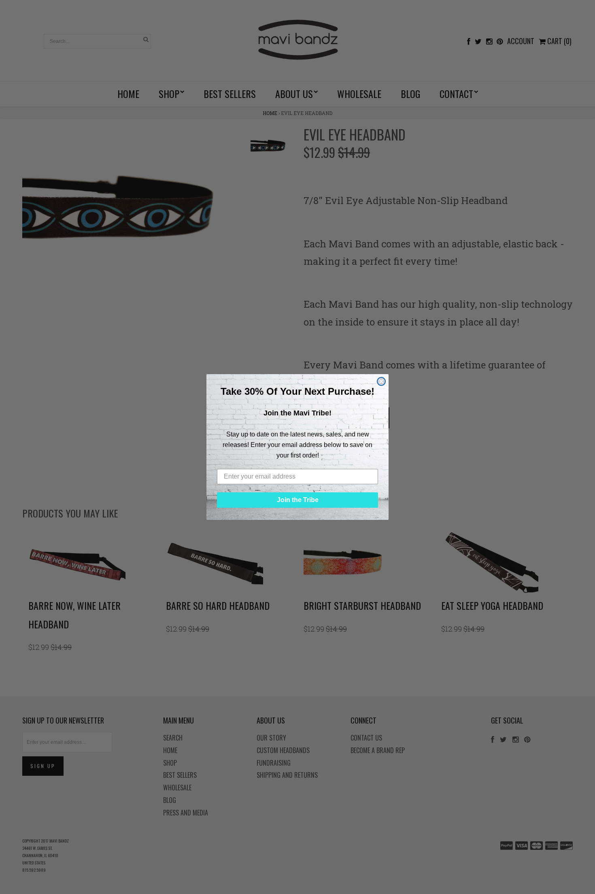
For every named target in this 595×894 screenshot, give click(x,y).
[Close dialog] (381, 381)
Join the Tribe (298, 499)
